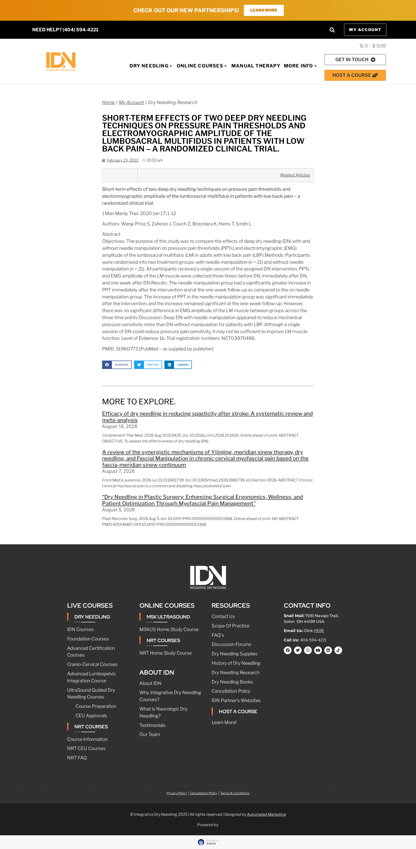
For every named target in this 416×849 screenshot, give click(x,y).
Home (108, 102)
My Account (131, 102)
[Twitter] (298, 650)
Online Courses (200, 66)
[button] (332, 30)
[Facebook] (288, 650)
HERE (319, 630)
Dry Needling (149, 66)
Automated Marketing (266, 814)
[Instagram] (308, 650)
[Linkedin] (328, 650)
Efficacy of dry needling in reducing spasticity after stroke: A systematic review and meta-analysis (207, 416)
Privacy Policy (177, 793)
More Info (298, 66)
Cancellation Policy (203, 793)
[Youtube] (318, 650)
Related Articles (295, 175)
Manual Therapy (255, 66)
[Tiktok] (338, 650)
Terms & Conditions (235, 793)
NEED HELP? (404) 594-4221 (65, 30)
